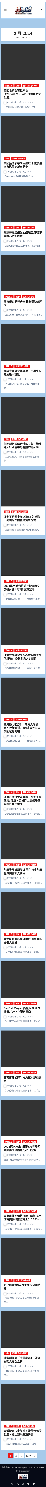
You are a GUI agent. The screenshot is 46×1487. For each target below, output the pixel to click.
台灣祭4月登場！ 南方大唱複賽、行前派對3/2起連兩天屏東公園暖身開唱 (22, 728)
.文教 (7, 1353)
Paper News (39, 1467)
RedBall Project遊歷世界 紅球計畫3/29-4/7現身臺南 (22, 1009)
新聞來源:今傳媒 (22, 366)
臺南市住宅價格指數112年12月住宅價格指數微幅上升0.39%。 (22, 1217)
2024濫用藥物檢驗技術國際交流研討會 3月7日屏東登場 (22, 587)
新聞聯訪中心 (13, 102)
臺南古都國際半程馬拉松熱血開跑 (22, 1079)
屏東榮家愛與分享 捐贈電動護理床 (23, 303)
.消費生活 (8, 85)
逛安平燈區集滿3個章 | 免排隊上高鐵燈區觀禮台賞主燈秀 (22, 518)
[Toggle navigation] (5, 10)
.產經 (7, 158)
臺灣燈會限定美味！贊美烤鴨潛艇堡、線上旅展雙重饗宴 (22, 1432)
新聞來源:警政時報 (30, 85)
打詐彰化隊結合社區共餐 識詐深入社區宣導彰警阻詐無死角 (22, 445)
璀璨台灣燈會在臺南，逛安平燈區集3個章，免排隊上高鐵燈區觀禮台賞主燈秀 (22, 800)
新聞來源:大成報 (29, 792)
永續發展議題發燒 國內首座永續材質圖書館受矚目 (23, 871)
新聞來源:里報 (21, 581)
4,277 (28, 1455)
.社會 (18, 85)
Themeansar (24, 1470)
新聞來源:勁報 (28, 227)
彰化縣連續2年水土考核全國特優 (22, 1286)
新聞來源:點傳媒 (18, 158)
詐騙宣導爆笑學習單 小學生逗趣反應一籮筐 (22, 372)
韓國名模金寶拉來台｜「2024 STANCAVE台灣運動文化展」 (22, 94)
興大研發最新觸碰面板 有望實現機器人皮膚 (23, 940)
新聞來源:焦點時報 (19, 439)
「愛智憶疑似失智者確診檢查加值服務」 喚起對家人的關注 (22, 656)
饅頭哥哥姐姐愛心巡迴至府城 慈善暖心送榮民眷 (23, 234)
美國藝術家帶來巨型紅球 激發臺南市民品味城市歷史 (23, 165)
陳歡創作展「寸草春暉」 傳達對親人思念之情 (22, 1359)
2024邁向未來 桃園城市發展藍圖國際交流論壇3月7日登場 (22, 1148)
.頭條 (7, 512)
